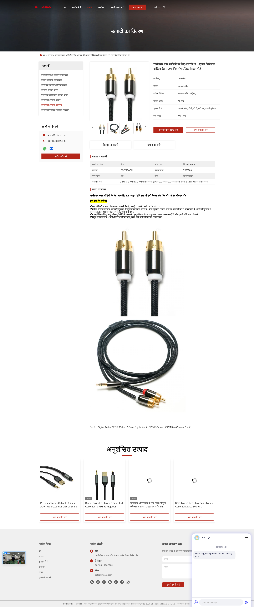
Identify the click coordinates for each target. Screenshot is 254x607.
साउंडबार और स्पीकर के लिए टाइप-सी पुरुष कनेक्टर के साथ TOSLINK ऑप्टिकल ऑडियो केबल (148, 505)
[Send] (246, 602)
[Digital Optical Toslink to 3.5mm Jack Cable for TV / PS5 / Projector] (104, 480)
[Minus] (246, 537)
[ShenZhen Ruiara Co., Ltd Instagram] (110, 583)
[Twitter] (98, 583)
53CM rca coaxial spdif (177, 427)
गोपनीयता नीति (68, 604)
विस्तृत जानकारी (110, 144)
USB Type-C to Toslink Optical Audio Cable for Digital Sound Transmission (194, 505)
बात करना (137, 7)
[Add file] (196, 602)
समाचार (42, 567)
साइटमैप (79, 604)
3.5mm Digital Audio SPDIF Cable (145, 427)
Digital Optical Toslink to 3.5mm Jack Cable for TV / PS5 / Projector (104, 505)
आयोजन (101, 7)
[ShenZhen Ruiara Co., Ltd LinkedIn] (116, 583)
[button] (44, 487)
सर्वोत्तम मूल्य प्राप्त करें (168, 130)
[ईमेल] (51, 148)
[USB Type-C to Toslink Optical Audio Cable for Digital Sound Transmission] (194, 480)
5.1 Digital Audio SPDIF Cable (109, 427)
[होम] (43, 7)
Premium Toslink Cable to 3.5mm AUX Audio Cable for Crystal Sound (58, 505)
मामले (41, 572)
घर (64, 7)
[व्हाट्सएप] (44, 148)
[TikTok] (122, 583)
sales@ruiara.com (56, 135)
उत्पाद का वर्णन (154, 144)
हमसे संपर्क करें (117, 7)
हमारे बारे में (76, 7)
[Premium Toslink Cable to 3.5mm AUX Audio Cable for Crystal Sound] (59, 480)
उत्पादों (89, 7)
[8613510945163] (128, 583)
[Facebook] (104, 583)
